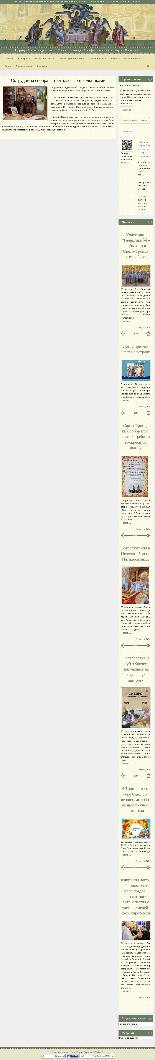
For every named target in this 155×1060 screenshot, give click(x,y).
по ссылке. (126, 162)
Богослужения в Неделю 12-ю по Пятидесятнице (135, 554)
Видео (8, 65)
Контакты (42, 65)
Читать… (126, 321)
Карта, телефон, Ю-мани (134, 120)
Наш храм (23, 58)
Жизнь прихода (43, 58)
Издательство (97, 58)
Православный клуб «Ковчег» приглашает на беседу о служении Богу (135, 669)
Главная (9, 58)
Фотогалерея (131, 58)
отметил (138, 981)
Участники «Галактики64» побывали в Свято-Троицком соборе (136, 245)
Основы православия (70, 58)
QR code (126, 109)
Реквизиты (127, 131)
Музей (114, 58)
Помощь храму (24, 65)
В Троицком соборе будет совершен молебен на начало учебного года (135, 799)
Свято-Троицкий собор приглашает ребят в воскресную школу (136, 436)
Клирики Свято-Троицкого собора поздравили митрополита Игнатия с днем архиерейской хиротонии (135, 897)
